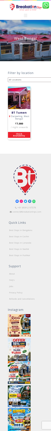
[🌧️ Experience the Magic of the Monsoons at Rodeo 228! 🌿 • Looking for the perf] (19, 396)
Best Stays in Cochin (19, 236)
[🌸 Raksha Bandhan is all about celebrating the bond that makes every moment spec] (19, 325)
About (12, 274)
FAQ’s (12, 280)
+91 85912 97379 (26, 207)
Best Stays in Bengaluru (20, 230)
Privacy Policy (15, 292)
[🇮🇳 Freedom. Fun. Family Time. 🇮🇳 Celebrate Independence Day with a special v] (19, 372)
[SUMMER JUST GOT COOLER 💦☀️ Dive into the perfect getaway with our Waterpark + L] (19, 419)
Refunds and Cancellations (22, 299)
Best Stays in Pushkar (19, 255)
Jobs (11, 286)
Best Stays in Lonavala (20, 243)
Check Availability (19, 135)
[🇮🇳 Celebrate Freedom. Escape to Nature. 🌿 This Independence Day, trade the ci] (19, 349)
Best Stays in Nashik (19, 249)
